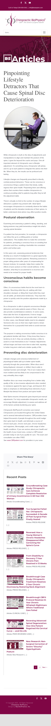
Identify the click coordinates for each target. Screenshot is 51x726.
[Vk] (38, 462)
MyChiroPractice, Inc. (23, 707)
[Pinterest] (34, 462)
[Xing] (43, 462)
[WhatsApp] (25, 462)
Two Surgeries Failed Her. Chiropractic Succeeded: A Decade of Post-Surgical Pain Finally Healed (36, 514)
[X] (12, 462)
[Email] (8, 465)
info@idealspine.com (36, 8)
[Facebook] (8, 462)
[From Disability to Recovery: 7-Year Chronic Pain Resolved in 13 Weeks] (15, 561)
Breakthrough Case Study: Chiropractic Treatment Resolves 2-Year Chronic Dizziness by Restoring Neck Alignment (26, 581)
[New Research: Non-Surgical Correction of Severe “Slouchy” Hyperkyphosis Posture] (15, 645)
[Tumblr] (30, 462)
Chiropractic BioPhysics (19, 705)
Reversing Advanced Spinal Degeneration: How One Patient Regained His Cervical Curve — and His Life (27, 626)
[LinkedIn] (21, 462)
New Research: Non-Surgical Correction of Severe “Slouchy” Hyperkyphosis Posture (27, 646)
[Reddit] (17, 462)
